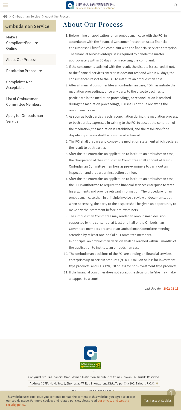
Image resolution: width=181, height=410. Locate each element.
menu (5, 5)
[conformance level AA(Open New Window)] (90, 368)
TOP (171, 393)
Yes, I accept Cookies (157, 400)
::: (94, 372)
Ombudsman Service (26, 16)
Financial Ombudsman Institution (90, 353)
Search (175, 5)
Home (5, 16)
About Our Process (57, 16)
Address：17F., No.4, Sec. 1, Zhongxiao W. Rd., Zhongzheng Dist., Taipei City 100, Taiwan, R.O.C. (92, 383)
